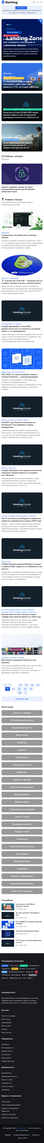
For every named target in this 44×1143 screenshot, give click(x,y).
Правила (8, 1135)
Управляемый (6, 1023)
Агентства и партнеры (22, 891)
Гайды (4, 972)
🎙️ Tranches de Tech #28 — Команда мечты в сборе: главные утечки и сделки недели (22, 281)
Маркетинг (22, 772)
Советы (30, 978)
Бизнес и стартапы (22, 779)
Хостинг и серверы (22, 713)
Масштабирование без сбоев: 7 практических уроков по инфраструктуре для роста (17, 145)
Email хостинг (6, 1033)
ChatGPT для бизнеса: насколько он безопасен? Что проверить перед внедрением (18, 425)
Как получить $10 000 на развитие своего (25, 905)
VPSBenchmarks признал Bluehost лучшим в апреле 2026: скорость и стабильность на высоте (22, 566)
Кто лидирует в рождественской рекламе (29, 923)
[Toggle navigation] (33, 2)
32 (20, 685)
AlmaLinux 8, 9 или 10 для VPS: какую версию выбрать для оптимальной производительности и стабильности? (21, 115)
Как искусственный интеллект (27, 931)
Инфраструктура (22, 861)
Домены (22, 750)
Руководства (6, 1083)
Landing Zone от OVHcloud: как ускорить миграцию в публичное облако (19, 42)
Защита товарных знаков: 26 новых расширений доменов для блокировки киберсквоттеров (18, 189)
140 (19, 693)
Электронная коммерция (22, 787)
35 (38, 685)
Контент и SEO (22, 831)
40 (31, 689)
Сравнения (22, 868)
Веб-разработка (22, 794)
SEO (24, 978)
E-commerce (30, 969)
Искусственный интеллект (22, 846)
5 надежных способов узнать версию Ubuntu (19, 236)
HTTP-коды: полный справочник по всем (28, 941)
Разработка (6, 969)
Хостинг (5, 965)
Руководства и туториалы (22, 809)
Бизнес (24, 975)
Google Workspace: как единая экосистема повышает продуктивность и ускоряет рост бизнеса (22, 473)
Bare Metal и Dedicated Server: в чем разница (19, 661)
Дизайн (14, 969)
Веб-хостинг (22, 735)
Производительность (22, 824)
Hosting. (11, 2)
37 (13, 689)
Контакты (35, 1135)
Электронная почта (22, 764)
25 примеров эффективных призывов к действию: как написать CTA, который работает (21, 84)
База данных (22, 854)
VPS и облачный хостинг (22, 720)
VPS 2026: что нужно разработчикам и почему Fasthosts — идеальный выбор (20, 375)
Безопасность (22, 757)
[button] (37, 2)
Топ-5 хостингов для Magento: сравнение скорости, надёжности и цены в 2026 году (21, 519)
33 (26, 685)
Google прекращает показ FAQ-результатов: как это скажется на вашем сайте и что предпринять (21, 329)
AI (36, 972)
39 (25, 689)
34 (32, 685)
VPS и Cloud (14, 966)
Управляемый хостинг (22, 727)
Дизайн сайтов (22, 802)
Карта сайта (22, 1138)
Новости (5, 978)
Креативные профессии (22, 883)
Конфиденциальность (22, 1135)
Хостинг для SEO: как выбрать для (28, 914)
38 (19, 689)
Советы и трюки (22, 816)
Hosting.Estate (21, 1128)
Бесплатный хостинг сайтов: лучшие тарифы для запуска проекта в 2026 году (21, 615)
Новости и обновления (22, 876)
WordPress (22, 742)
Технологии (22, 839)
